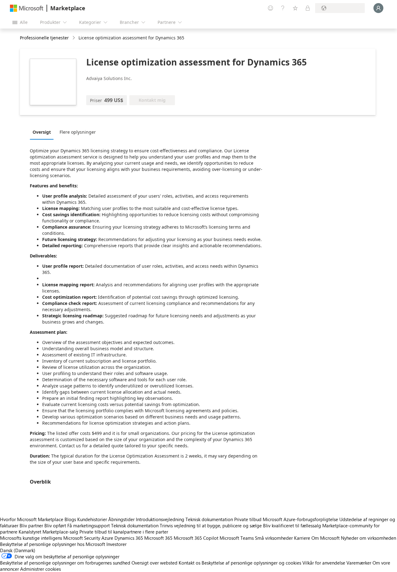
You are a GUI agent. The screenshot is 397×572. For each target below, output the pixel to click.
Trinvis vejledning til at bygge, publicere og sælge (211, 525)
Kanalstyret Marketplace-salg (48, 532)
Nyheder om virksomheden (368, 538)
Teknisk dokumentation (209, 519)
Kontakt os (189, 563)
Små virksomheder (274, 538)
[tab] (43, 132)
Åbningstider (121, 519)
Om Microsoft (325, 538)
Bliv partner (31, 525)
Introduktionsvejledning (160, 519)
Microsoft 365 (158, 538)
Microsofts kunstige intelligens (31, 538)
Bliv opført (55, 525)
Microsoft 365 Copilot (196, 538)
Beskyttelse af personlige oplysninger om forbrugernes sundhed (65, 563)
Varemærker (358, 563)
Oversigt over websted (154, 563)
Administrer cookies (40, 569)
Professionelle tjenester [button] (44, 38)
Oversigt (42, 132)
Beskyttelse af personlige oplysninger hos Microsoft (52, 544)
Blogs (70, 519)
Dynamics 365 (128, 538)
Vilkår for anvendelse (323, 563)
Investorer (116, 544)
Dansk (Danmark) (17, 550)
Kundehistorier (92, 519)
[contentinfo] (74, 38)
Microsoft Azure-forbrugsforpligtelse (301, 519)
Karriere (302, 538)
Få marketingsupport (88, 525)
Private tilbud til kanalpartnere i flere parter (123, 532)
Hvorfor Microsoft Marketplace (31, 519)
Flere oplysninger (78, 132)
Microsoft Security (81, 538)
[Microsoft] (26, 8)
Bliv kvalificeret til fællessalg (292, 525)
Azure (107, 538)
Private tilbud (247, 519)
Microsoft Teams (237, 538)
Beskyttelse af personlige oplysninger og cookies (251, 563)
